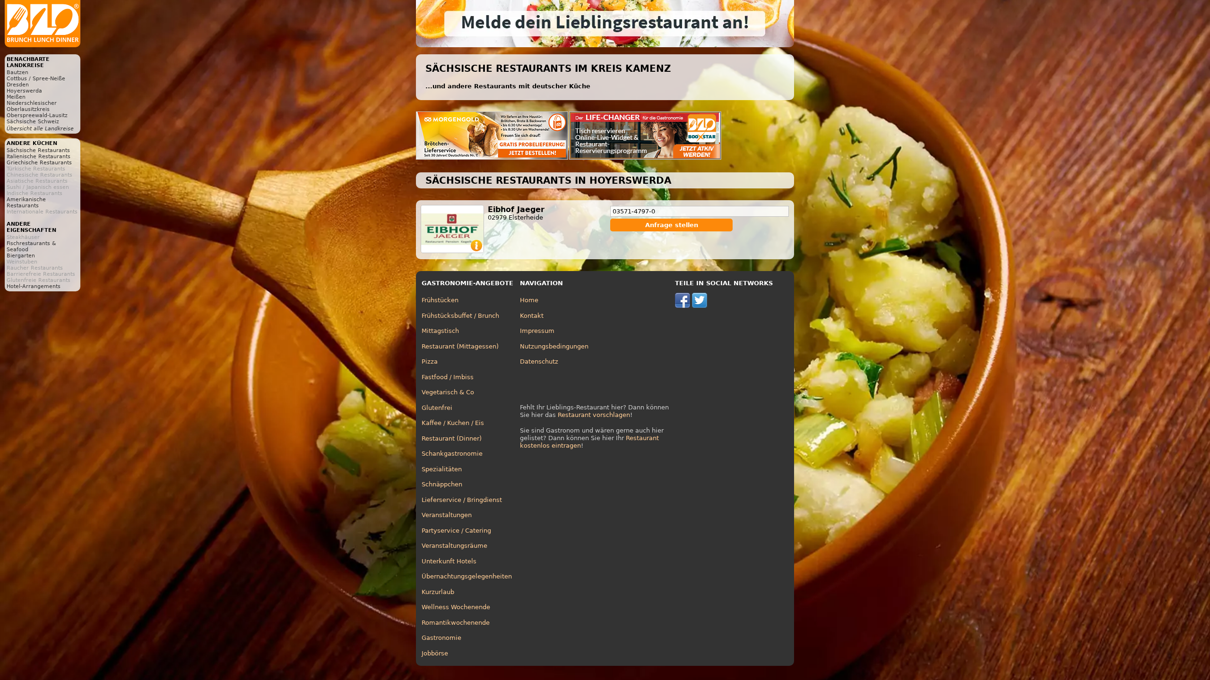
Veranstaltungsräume (454, 545)
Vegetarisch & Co (448, 392)
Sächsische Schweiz (33, 122)
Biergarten (21, 256)
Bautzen (17, 72)
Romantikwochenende (456, 622)
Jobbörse (435, 653)
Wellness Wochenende (456, 607)
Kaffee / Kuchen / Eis (453, 422)
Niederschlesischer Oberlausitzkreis (32, 106)
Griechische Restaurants (39, 163)
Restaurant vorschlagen (594, 414)
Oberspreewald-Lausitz (37, 115)
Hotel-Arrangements (33, 286)
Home (529, 300)
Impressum (537, 330)
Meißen (16, 97)
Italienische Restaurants (38, 156)
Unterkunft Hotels (449, 561)
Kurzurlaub (438, 591)
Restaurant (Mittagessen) (460, 346)
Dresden (18, 85)
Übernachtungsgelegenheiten (467, 576)
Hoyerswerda (24, 91)
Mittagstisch (440, 330)
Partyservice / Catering (456, 530)
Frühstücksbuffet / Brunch (460, 315)
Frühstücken (440, 300)
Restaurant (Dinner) (452, 438)
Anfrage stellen (671, 225)
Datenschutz (539, 361)
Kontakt (532, 315)
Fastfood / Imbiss (448, 377)
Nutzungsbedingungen (554, 346)
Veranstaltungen (447, 514)
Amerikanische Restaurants (26, 202)
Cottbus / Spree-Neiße (36, 79)
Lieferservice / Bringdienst (462, 499)
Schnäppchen (442, 484)
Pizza (430, 361)
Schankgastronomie (452, 453)
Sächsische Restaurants (38, 150)
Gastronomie (441, 637)
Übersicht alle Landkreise (40, 129)
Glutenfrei (437, 407)
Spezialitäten (442, 469)
